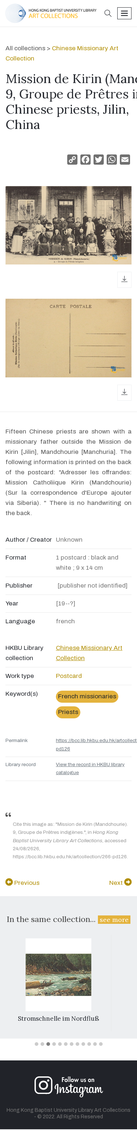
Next (116, 882)
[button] (108, 14)
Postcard (69, 675)
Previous (26, 882)
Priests (68, 712)
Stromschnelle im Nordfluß (58, 1019)
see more (114, 919)
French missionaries (87, 696)
